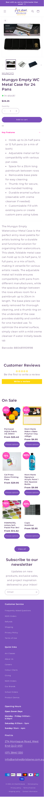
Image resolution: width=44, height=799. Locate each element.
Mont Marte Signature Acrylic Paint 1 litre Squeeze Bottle (31, 479)
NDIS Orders (10, 616)
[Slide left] (2, 65)
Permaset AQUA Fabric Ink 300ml (10, 431)
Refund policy (33, 784)
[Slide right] (41, 65)
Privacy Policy (11, 633)
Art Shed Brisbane (18, 784)
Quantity (5, 106)
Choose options (12, 444)
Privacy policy (16, 788)
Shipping (9, 627)
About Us (9, 659)
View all (22, 549)
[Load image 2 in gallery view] (22, 64)
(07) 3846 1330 (14, 752)
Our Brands (10, 686)
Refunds (8, 622)
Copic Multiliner (29, 524)
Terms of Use (11, 638)
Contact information (30, 791)
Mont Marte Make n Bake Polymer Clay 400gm (31, 432)
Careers (8, 664)
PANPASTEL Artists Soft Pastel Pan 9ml (11, 525)
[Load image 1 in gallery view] (11, 64)
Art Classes (10, 653)
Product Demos (12, 697)
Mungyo (8, 73)
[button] (5, 11)
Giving (8, 675)
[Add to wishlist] (3, 125)
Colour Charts (11, 670)
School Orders (11, 692)
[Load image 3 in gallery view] (33, 64)
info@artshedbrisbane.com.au (24, 759)
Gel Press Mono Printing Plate (11, 477)
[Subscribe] (36, 592)
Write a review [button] (22, 381)
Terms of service (29, 788)
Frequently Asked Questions (18, 610)
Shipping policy (14, 791)
